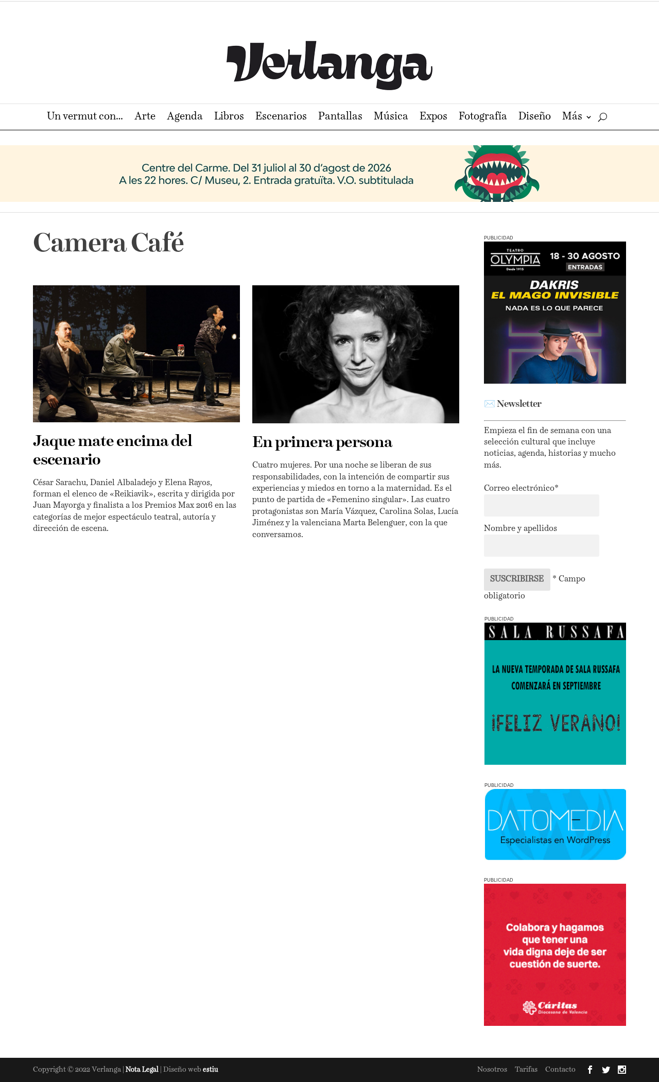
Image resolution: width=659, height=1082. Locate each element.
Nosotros (492, 1069)
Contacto (560, 1069)
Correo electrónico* (521, 489)
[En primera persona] (355, 354)
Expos (433, 117)
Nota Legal (143, 1070)
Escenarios (281, 117)
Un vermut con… (85, 117)
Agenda (185, 117)
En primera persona (322, 443)
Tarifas (526, 1069)
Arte (144, 117)
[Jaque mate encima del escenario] (136, 353)
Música (391, 117)
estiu (210, 1070)
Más (572, 117)
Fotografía (483, 117)
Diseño (534, 117)
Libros (229, 117)
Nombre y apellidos (520, 529)
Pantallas (340, 117)
